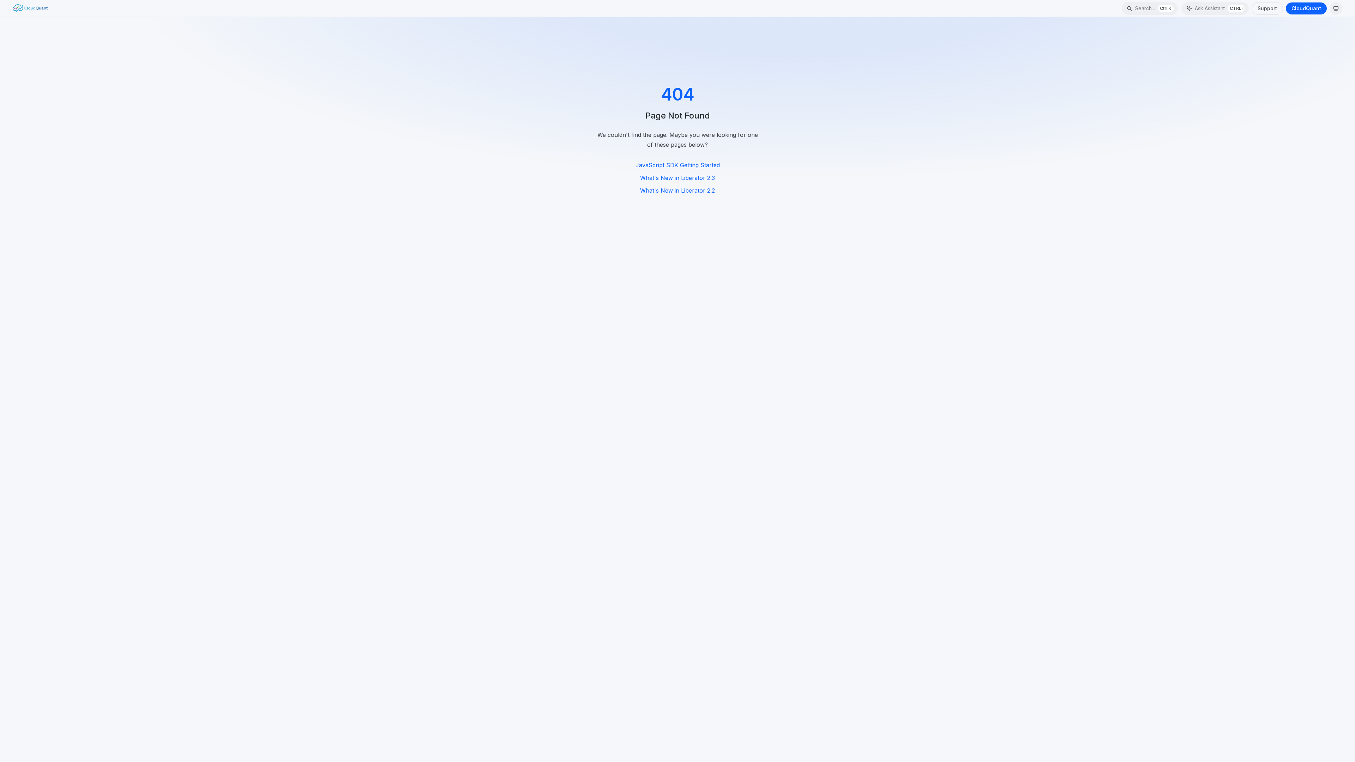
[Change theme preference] (1336, 8)
